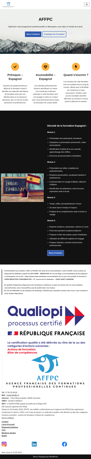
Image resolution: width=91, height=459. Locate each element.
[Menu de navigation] (86, 4)
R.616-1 (36, 271)
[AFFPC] (8, 4)
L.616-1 (28, 271)
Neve (35, 457)
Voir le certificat (8, 418)
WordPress (53, 457)
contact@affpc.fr (12, 395)
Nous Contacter (33, 34)
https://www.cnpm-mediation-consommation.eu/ (43, 276)
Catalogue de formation (54, 34)
